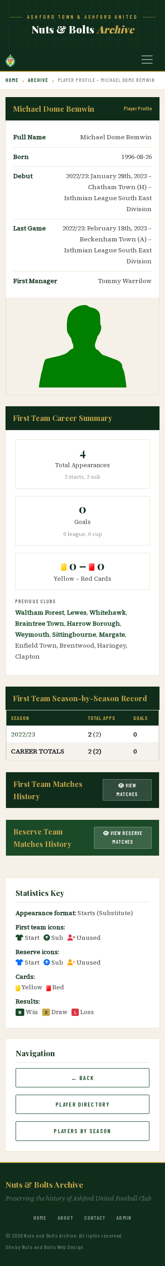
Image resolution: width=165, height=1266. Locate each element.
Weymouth (32, 634)
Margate (112, 634)
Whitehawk (107, 612)
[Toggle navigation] (147, 59)
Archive (38, 79)
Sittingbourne (74, 634)
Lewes (77, 612)
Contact (94, 1217)
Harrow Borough (93, 623)
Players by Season (82, 1131)
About (65, 1217)
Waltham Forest (39, 612)
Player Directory (82, 1104)
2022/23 (23, 734)
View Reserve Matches (126, 837)
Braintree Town (39, 623)
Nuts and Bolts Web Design (53, 1247)
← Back (82, 1077)
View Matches (127, 789)
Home (12, 79)
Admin (124, 1217)
